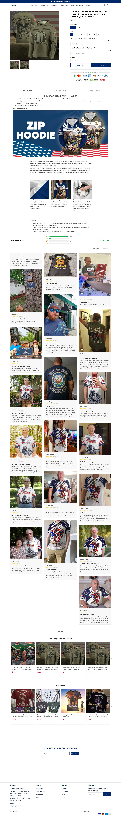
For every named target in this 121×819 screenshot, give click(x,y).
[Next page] (112, 659)
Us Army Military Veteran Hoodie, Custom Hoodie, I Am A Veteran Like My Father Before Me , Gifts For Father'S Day (98, 669)
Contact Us (79, 5)
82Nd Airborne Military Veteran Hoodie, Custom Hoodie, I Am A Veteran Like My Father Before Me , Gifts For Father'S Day (72, 669)
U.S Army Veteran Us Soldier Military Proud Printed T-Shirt (72, 715)
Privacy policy (40, 788)
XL (81, 34)
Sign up (107, 794)
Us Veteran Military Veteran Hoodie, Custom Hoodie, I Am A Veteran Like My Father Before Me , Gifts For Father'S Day (47, 669)
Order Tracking (70, 5)
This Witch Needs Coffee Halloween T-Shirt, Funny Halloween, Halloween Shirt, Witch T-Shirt (98, 716)
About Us (87, 5)
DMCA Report (86, 811)
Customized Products (57, 5)
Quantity (72, 57)
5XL (98, 34)
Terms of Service (40, 791)
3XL (90, 34)
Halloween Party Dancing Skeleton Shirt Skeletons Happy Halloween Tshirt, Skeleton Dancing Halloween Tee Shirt (47, 716)
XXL (86, 34)
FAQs (63, 794)
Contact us (65, 791)
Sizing (63, 797)
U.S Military (34, 5)
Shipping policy (40, 794)
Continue (75, 753)
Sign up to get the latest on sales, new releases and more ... (98, 790)
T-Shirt (79, 27)
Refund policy (39, 797)
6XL (102, 34)
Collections (44, 5)
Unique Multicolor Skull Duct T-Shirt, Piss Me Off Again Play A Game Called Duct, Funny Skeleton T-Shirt (22, 716)
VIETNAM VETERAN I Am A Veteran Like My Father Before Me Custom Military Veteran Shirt (22, 669)
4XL (94, 34)
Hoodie (76, 24)
